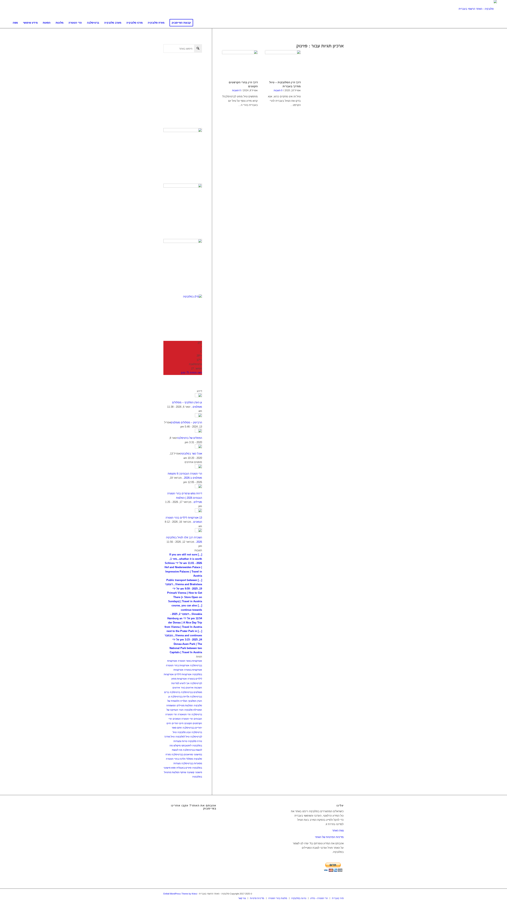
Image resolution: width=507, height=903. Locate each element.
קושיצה (190, 772)
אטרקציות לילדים (183, 674)
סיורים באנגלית (184, 767)
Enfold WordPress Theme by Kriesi (180, 893)
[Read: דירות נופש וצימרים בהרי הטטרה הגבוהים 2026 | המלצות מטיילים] (198, 487)
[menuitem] (15, 23)
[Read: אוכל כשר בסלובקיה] (198, 447)
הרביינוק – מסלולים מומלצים (186, 422)
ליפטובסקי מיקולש (182, 745)
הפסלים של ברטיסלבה (189, 437)
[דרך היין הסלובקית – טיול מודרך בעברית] (283, 64)
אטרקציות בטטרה (193, 669)
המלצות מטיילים (185, 705)
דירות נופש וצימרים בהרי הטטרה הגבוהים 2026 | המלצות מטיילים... (184, 497)
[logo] (478, 9)
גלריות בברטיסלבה (180, 696)
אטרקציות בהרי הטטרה (177, 665)
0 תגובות (236, 90)
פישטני (198, 772)
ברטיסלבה (175, 692)
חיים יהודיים (178, 723)
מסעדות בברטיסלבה (191, 763)
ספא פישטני (170, 767)
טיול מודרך (169, 736)
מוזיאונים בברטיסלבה (182, 754)
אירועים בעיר (187, 687)
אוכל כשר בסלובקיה (191, 453)
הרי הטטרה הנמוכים (183, 718)
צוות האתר (338, 830)
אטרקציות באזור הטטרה (190, 661)
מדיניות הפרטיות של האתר (329, 837)
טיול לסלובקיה (182, 736)
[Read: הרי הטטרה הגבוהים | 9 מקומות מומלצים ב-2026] (198, 467)
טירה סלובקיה (195, 741)
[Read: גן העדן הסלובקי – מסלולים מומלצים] (198, 396)
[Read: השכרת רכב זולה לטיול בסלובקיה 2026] (198, 531)
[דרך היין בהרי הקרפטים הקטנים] (240, 64)
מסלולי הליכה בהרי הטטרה (179, 758)
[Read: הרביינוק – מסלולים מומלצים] (198, 416)
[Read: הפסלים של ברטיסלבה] (198, 431)
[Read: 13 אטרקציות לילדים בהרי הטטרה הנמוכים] (198, 511)
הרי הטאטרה (184, 714)
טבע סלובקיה (184, 732)
